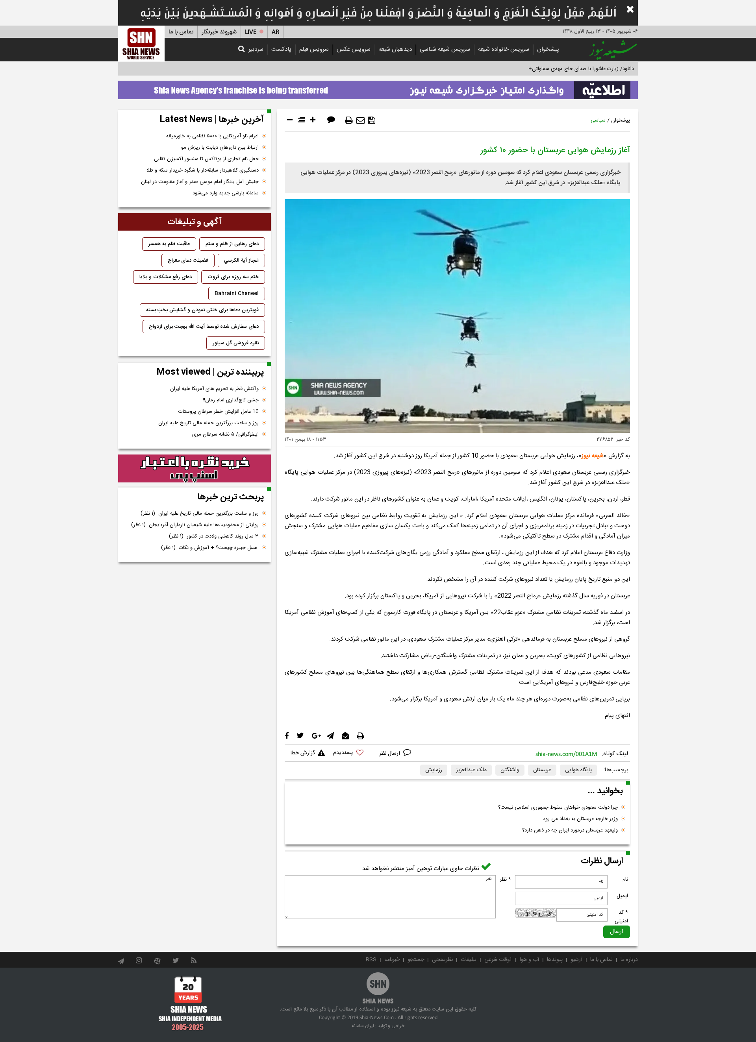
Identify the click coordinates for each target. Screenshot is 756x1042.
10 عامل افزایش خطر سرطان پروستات (218, 411)
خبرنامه (392, 959)
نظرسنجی (442, 959)
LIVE (250, 32)
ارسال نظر (390, 753)
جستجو (416, 959)
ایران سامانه (363, 1026)
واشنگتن (509, 770)
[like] (352, 753)
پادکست (281, 49)
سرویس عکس (354, 49)
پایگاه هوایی (578, 770)
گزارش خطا (303, 753)
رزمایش (433, 770)
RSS (371, 959)
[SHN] (141, 43)
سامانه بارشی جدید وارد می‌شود (226, 193)
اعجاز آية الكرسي (241, 260)
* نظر (505, 879)
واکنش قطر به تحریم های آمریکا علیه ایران (214, 388)
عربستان (542, 770)
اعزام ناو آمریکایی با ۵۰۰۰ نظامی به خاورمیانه (212, 136)
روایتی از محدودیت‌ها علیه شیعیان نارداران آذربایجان (195, 525)
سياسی (598, 120)
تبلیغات (468, 959)
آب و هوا (529, 959)
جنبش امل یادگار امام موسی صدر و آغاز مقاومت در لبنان (200, 181)
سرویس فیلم (314, 49)
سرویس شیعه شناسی (445, 49)
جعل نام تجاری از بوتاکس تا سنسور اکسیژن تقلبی (206, 159)
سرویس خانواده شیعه (503, 49)
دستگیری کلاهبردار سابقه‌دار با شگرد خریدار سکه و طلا (202, 170)
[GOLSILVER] (194, 468)
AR (275, 32)
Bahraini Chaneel (237, 293)
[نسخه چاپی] (349, 120)
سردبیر (255, 49)
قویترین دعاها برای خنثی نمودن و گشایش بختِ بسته (202, 310)
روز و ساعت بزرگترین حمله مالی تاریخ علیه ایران (208, 423)
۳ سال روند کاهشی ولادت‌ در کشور (214, 536)
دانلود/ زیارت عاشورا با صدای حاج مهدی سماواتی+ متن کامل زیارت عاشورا (556, 69)
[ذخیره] (371, 120)
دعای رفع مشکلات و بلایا (165, 277)
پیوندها (555, 959)
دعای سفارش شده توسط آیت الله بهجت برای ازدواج (204, 326)
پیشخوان (548, 49)
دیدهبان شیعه (395, 49)
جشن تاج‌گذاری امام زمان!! (230, 400)
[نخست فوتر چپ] (190, 1003)
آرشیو (576, 959)
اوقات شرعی (497, 959)
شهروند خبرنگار (219, 32)
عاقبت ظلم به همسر (169, 244)
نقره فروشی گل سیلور (236, 343)
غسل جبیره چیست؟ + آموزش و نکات (210, 547)
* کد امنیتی (621, 917)
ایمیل (622, 896)
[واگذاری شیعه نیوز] (378, 87)
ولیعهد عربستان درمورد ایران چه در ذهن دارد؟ (570, 830)
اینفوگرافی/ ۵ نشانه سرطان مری (225, 434)
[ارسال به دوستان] (360, 120)
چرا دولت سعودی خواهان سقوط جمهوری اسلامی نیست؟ (558, 807)
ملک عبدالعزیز (471, 770)
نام (625, 879)
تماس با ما (181, 32)
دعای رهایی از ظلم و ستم (232, 244)
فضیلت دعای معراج (188, 260)
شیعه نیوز (593, 456)
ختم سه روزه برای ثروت (233, 277)
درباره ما (629, 959)
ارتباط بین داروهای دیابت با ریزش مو (220, 147)
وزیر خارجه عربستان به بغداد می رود (580, 819)
